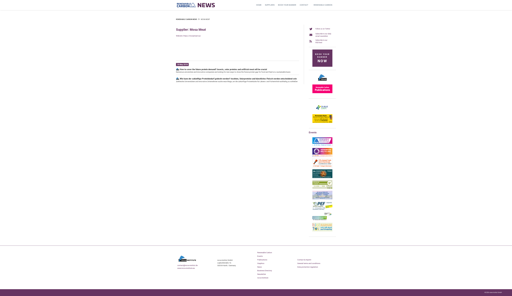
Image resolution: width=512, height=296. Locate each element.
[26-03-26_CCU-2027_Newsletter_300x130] (322, 167)
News (259, 267)
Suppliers (270, 5)
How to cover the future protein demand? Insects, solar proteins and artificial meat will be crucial (223, 69)
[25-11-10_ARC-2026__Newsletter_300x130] (322, 156)
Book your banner (287, 5)
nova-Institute (262, 278)
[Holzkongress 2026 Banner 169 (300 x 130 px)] (322, 177)
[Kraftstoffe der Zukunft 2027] (322, 220)
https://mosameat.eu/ (192, 36)
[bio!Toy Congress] (322, 231)
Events (260, 256)
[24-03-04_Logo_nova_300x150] (322, 82)
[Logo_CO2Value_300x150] (322, 112)
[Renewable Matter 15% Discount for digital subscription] (322, 122)
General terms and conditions (308, 263)
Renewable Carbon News (186, 19)
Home (258, 5)
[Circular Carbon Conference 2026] (322, 188)
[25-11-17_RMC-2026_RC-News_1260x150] (237, 55)
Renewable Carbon (323, 5)
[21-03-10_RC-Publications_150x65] (322, 93)
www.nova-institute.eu (186, 268)
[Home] (196, 5)
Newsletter (261, 274)
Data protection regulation (307, 267)
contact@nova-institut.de (187, 265)
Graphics (260, 263)
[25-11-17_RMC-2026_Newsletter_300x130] (322, 145)
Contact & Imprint (304, 260)
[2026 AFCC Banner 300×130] (322, 199)
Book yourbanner (322, 58)
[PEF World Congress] (322, 209)
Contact (304, 5)
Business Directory (264, 270)
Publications (262, 260)
